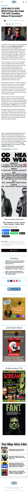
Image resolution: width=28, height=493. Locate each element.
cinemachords (11, 241)
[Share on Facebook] (7, 24)
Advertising (11, 488)
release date (22, 244)
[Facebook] (8, 280)
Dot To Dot (10, 146)
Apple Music (10, 222)
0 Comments (17, 23)
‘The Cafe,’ (15, 47)
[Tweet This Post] (9, 24)
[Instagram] (16, 280)
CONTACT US (14, 288)
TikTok (6, 224)
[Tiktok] (19, 280)
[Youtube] (14, 280)
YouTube (16, 222)
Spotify (4, 222)
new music (13, 244)
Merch (22, 224)
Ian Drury (3, 244)
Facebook (10, 224)
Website (18, 224)
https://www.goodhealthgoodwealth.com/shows (12, 133)
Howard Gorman (11, 20)
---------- (14, 402)
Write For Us (17, 488)
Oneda (17, 141)
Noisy (17, 244)
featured (17, 241)
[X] (11, 280)
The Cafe (3, 245)
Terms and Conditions (8, 487)
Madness (8, 244)
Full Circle (21, 241)
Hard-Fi (15, 242)
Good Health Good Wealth (16, 46)
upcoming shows (7, 149)
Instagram (22, 222)
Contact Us (22, 487)
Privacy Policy (16, 487)
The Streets (8, 245)
